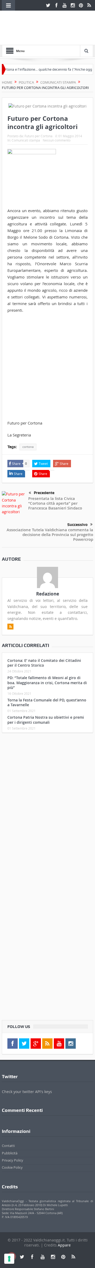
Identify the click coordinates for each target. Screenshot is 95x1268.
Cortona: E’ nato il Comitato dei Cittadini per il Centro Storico (44, 663)
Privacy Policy (12, 1160)
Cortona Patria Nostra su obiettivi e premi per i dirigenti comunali (45, 720)
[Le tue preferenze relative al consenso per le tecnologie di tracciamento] (9, 1259)
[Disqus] (47, 807)
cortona (28, 447)
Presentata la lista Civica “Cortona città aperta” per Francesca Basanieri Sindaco (55, 503)
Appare (64, 1245)
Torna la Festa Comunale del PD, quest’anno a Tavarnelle (46, 702)
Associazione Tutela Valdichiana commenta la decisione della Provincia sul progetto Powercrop (50, 534)
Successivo (77, 524)
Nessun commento (56, 140)
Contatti (8, 1145)
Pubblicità (9, 1153)
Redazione (47, 594)
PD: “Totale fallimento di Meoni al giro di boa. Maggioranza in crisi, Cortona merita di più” (47, 682)
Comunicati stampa (26, 140)
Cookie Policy (12, 1167)
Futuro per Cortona (39, 136)
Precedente (44, 492)
